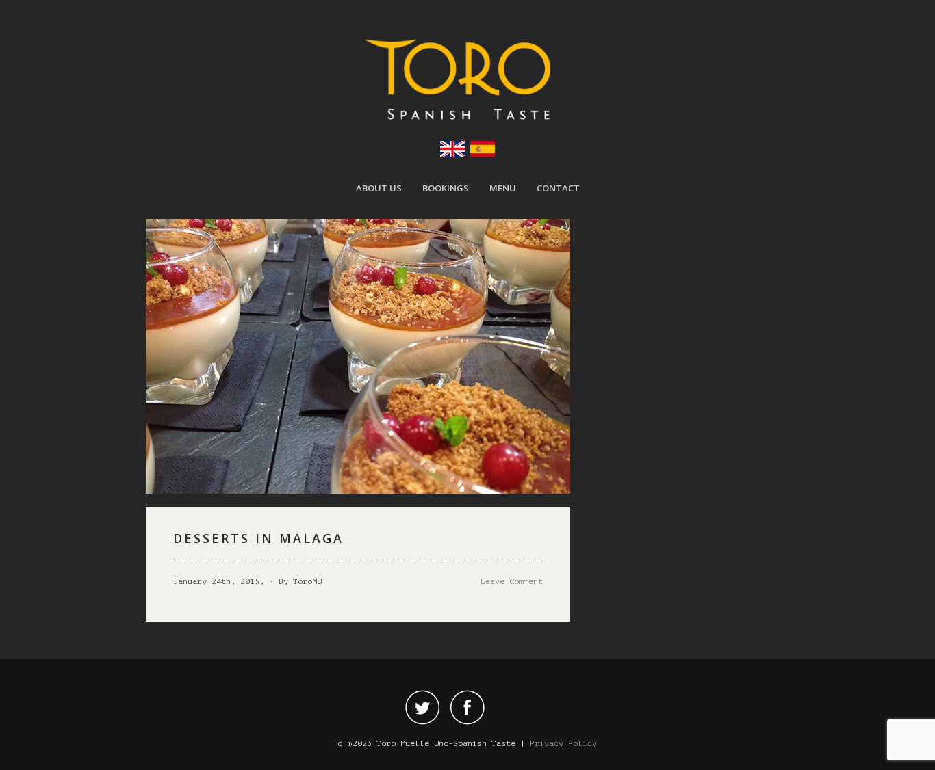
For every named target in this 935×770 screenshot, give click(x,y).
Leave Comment (512, 581)
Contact (558, 188)
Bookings (445, 188)
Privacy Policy (563, 743)
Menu (502, 188)
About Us (379, 188)
